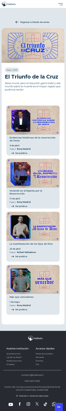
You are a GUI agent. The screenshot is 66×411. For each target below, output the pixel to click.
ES (58, 407)
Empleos (10, 364)
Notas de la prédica (44, 354)
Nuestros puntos (13, 361)
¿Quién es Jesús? (14, 357)
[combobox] (59, 407)
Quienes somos (13, 354)
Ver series (40, 357)
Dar (37, 364)
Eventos (39, 361)
